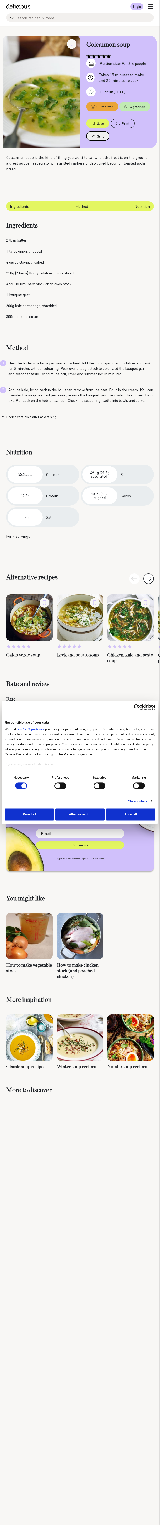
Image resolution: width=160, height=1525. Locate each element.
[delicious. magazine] (18, 6)
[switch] (60, 785)
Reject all (29, 814)
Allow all (130, 814)
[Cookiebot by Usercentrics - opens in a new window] (137, 707)
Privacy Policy (98, 859)
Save (100, 123)
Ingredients (19, 206)
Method (82, 206)
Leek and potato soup (78, 655)
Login (137, 6)
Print (125, 123)
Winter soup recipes (76, 1066)
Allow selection (80, 814)
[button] (148, 578)
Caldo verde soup (23, 655)
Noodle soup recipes (127, 1066)
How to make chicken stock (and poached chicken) (78, 971)
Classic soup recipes (25, 1066)
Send (100, 136)
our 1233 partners (30, 729)
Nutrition (142, 206)
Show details (137, 801)
